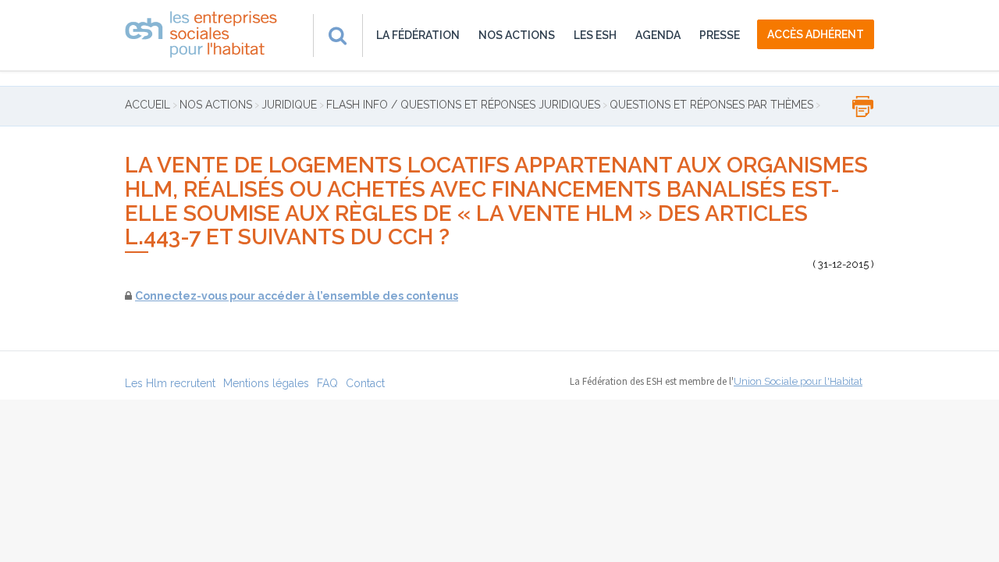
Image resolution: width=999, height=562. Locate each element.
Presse (719, 35)
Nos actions (516, 35)
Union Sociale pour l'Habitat (798, 381)
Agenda (658, 35)
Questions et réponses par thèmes (711, 104)
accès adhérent (815, 34)
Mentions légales (266, 383)
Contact (365, 383)
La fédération (418, 35)
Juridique (289, 104)
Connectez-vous (181, 296)
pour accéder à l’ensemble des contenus (342, 296)
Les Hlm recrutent (170, 383)
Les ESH (595, 35)
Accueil (147, 104)
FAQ (327, 383)
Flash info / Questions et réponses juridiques (463, 104)
